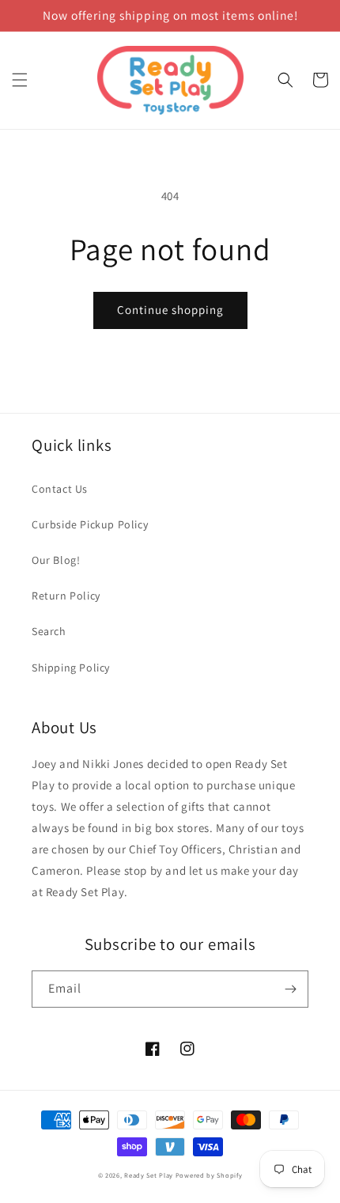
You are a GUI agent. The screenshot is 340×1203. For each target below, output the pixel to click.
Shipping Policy (71, 667)
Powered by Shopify (209, 1175)
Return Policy (66, 595)
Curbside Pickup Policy (90, 524)
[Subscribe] (290, 989)
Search (49, 631)
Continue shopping (170, 309)
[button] (19, 79)
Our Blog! (56, 560)
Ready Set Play (148, 1175)
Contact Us (60, 489)
